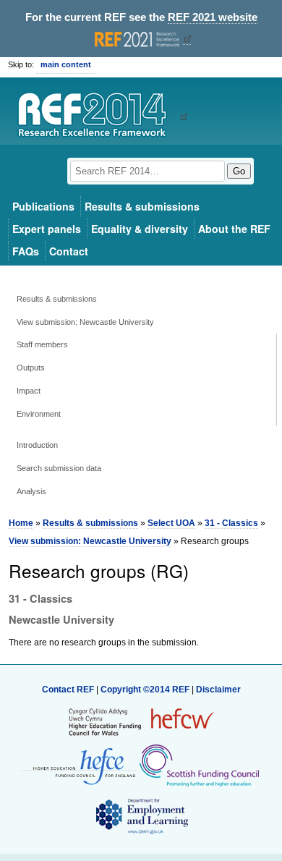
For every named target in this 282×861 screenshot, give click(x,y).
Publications (43, 206)
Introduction (37, 445)
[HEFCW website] (141, 721)
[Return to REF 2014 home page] (97, 116)
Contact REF (68, 689)
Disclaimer (218, 689)
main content (65, 64)
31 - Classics (231, 523)
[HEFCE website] (79, 765)
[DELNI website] (141, 815)
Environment (39, 414)
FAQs (25, 251)
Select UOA (171, 523)
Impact (28, 390)
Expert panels (46, 228)
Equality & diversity (139, 228)
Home (21, 523)
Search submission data (59, 468)
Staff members (42, 344)
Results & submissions (142, 206)
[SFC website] (198, 765)
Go (239, 171)
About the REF (234, 228)
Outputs (31, 367)
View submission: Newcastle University (85, 322)
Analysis (31, 491)
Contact (68, 251)
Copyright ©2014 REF (146, 689)
